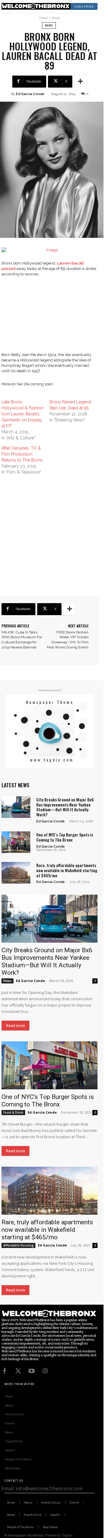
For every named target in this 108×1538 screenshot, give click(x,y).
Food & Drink (13, 1112)
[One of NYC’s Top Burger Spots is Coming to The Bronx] (16, 842)
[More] (80, 82)
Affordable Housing (18, 1245)
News (56, 17)
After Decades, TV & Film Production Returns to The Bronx (22, 454)
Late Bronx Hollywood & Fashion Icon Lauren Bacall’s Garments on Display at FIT (23, 413)
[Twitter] (18, 1371)
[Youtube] (31, 1371)
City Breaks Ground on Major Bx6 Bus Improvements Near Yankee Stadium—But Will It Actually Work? (65, 807)
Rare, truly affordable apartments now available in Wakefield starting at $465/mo (66, 870)
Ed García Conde (30, 94)
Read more (15, 1025)
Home (43, 17)
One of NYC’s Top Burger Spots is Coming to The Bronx (64, 837)
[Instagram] (45, 1371)
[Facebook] (5, 1371)
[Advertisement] (54, 318)
